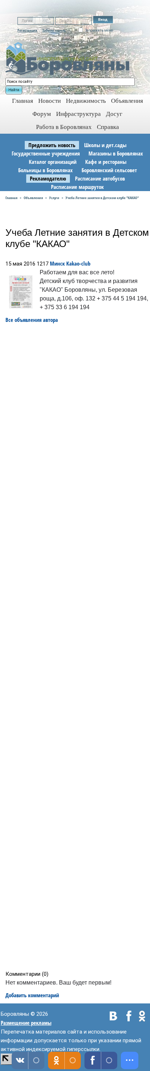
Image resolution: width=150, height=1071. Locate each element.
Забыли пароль (54, 30)
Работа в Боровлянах (64, 127)
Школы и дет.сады (105, 145)
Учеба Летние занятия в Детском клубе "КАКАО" (102, 197)
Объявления (127, 100)
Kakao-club (78, 263)
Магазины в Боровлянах (115, 153)
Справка (108, 127)
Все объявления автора (31, 319)
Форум (41, 113)
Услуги (54, 197)
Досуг (114, 113)
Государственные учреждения (46, 153)
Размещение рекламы (26, 1022)
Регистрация (27, 30)
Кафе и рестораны (105, 161)
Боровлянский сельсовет (109, 170)
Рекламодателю (48, 178)
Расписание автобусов (100, 178)
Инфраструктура (78, 113)
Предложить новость (51, 145)
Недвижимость (86, 100)
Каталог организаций (52, 161)
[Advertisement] (77, 647)
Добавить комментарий (32, 995)
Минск (57, 263)
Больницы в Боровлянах (45, 170)
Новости (49, 100)
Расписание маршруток (77, 186)
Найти (13, 90)
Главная (11, 197)
